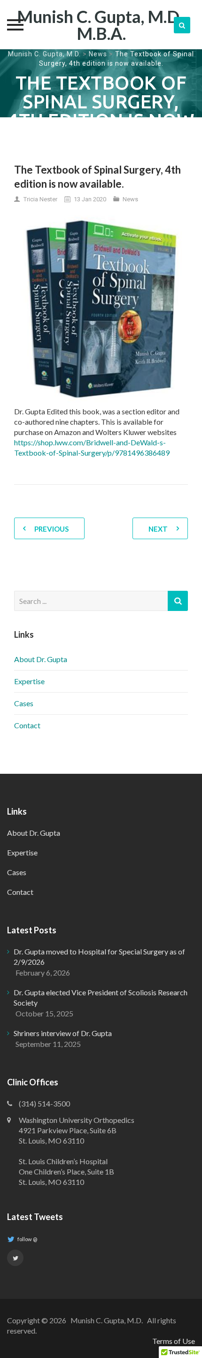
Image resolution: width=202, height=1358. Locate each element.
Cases (23, 703)
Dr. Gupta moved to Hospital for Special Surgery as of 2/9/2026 (99, 956)
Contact (27, 725)
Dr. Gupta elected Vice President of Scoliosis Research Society (100, 997)
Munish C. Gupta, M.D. (44, 54)
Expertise (29, 681)
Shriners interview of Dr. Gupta (63, 1033)
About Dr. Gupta (40, 659)
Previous (51, 529)
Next (158, 529)
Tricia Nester (40, 199)
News (98, 54)
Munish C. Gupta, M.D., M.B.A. (101, 25)
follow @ (26, 1239)
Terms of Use (173, 1340)
